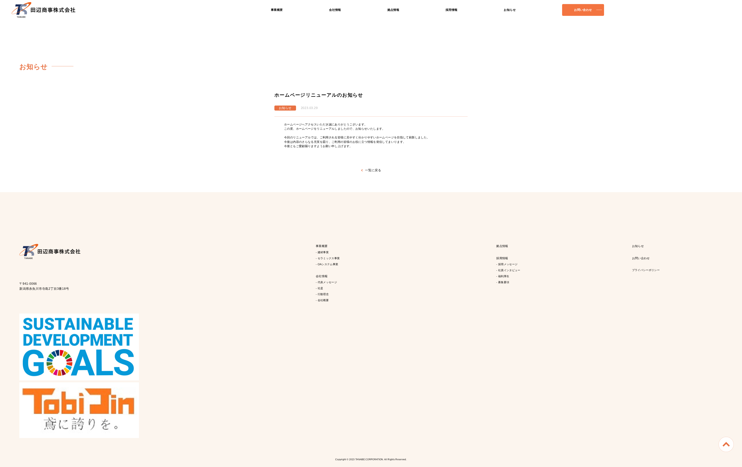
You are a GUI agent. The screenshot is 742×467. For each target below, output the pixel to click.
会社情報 (335, 9)
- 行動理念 (322, 294)
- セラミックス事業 (328, 258)
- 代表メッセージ (326, 282)
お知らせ (510, 9)
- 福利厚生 (502, 276)
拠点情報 (393, 9)
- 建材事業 (322, 252)
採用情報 (452, 9)
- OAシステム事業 (327, 264)
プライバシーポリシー (646, 270)
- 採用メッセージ (506, 264)
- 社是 (319, 288)
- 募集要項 (502, 282)
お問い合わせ (583, 9)
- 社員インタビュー (508, 270)
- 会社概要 (322, 300)
